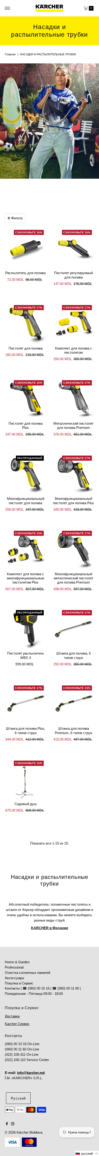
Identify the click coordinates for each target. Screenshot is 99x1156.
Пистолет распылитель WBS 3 (25, 655)
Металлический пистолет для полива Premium (73, 425)
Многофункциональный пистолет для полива (25, 501)
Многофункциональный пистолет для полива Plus (73, 501)
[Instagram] (12, 1124)
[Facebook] (7, 1124)
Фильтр (17, 218)
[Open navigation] (7, 8)
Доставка (12, 1016)
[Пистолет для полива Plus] (25, 398)
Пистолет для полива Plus (26, 425)
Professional (14, 967)
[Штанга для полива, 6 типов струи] (73, 628)
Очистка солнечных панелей (27, 973)
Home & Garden (17, 962)
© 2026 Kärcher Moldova (23, 1132)
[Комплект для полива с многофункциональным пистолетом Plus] (25, 549)
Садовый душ (26, 804)
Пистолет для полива (26, 348)
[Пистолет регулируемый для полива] (73, 248)
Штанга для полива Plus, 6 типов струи (25, 730)
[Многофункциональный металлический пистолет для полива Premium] (73, 549)
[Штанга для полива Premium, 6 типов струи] (73, 703)
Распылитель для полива (25, 273)
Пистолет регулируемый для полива (73, 275)
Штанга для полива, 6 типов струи (73, 655)
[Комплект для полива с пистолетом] (73, 323)
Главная (10, 54)
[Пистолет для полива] (25, 323)
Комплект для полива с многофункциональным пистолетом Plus (25, 578)
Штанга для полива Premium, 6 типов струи (73, 730)
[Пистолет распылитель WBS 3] (25, 628)
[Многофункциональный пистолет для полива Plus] (73, 474)
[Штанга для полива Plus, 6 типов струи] (25, 703)
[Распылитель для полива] (25, 248)
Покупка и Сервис (19, 983)
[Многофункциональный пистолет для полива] (25, 474)
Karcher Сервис (17, 1024)
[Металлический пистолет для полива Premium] (73, 398)
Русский (18, 1098)
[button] (87, 1153)
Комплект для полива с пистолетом (73, 350)
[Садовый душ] (25, 779)
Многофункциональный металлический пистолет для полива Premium (73, 578)
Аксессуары (14, 978)
